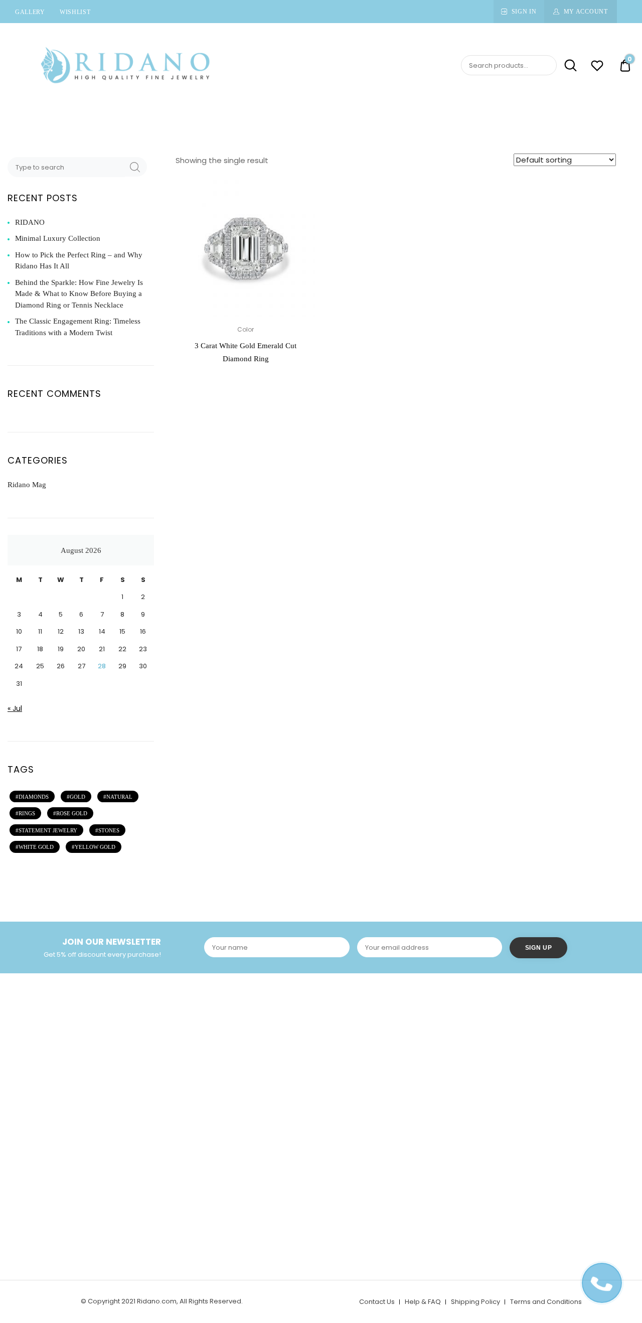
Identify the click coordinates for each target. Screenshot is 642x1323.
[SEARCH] (135, 167)
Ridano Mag (27, 485)
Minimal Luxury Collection (57, 238)
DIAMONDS (34, 797)
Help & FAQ (423, 1301)
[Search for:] (67, 167)
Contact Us (377, 1301)
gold (77, 797)
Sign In (524, 11)
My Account (586, 11)
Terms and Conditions (546, 1301)
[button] (302, 191)
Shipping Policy (475, 1301)
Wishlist (75, 12)
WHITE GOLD (36, 847)
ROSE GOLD (71, 813)
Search (568, 65)
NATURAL (119, 797)
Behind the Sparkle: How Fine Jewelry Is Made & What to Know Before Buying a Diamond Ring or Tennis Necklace (79, 293)
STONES (108, 830)
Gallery (30, 12)
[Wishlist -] (597, 67)
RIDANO (30, 222)
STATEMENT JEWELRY (48, 830)
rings (27, 813)
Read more (245, 382)
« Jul (15, 708)
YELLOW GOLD (95, 847)
